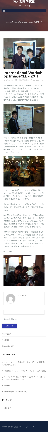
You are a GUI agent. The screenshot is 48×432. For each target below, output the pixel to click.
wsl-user (25, 295)
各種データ (6, 385)
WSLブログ (6, 334)
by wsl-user (38, 80)
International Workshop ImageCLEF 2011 (22, 74)
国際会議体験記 (24, 80)
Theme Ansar (32, 427)
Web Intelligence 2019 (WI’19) (14, 391)
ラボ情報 (5, 340)
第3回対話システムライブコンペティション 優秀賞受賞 (24, 371)
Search (9, 326)
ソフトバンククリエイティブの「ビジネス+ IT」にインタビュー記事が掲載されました (24, 378)
